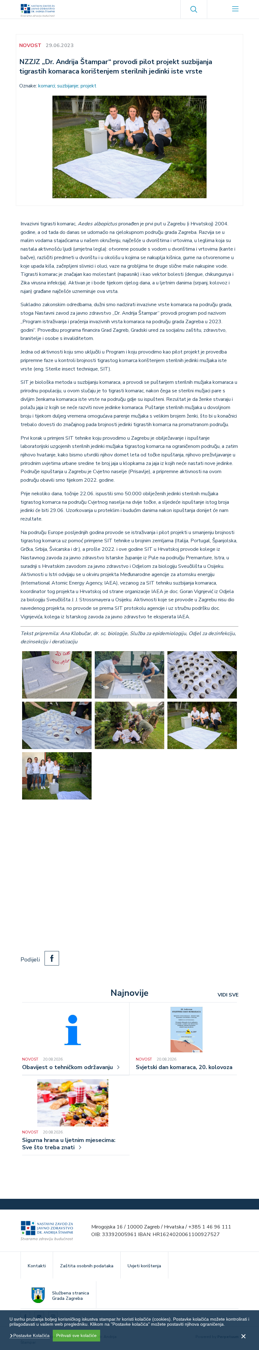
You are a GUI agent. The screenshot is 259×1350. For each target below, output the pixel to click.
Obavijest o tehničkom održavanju (67, 1067)
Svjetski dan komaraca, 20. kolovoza (184, 1067)
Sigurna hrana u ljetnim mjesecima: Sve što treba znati (68, 1144)
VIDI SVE (228, 994)
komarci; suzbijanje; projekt (67, 85)
